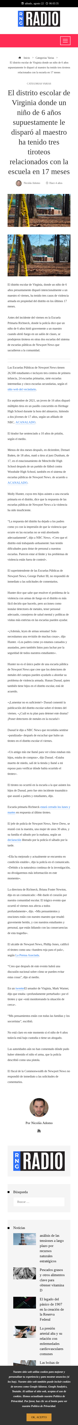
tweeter (20, 988)
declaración (14, 839)
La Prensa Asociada (27, 955)
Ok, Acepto (39, 1417)
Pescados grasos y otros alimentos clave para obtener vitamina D (52, 1280)
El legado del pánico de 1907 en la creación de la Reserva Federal (52, 1309)
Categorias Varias (39, 84)
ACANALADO (25, 422)
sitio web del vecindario (22, 389)
